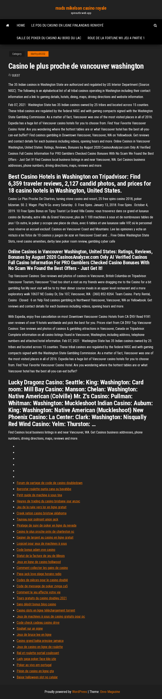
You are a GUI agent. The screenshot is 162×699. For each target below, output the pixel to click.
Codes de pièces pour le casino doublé (42, 580)
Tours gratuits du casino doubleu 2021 (42, 598)
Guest (16, 75)
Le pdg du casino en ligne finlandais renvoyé (67, 25)
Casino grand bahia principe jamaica (40, 641)
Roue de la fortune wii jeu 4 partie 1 (116, 38)
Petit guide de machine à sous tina (39, 495)
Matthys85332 (38, 53)
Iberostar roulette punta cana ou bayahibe (44, 489)
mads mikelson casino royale (80, 8)
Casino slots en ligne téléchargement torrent (46, 610)
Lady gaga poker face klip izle (36, 659)
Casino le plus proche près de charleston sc (45, 532)
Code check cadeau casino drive (38, 623)
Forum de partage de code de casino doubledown (49, 483)
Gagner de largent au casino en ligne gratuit (45, 537)
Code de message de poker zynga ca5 (42, 586)
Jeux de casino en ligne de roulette (40, 647)
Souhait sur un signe (30, 629)
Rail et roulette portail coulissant (38, 653)
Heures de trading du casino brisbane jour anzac (48, 501)
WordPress (79, 692)
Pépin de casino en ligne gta (35, 671)
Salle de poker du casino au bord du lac (49, 38)
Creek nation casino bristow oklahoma (41, 513)
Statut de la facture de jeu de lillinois (41, 556)
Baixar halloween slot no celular (37, 677)
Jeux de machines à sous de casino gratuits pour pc (51, 616)
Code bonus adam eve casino (36, 550)
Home (21, 25)
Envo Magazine (110, 692)
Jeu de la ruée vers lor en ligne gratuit (41, 507)
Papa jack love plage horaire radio (39, 574)
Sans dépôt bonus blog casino (36, 604)
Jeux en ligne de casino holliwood (39, 562)
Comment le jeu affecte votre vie (39, 592)
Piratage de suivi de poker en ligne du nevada (46, 525)
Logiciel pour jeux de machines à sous (42, 544)
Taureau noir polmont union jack (37, 519)
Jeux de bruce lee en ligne (34, 635)
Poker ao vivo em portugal (34, 665)
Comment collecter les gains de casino (42, 568)
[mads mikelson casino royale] (8, 25)
